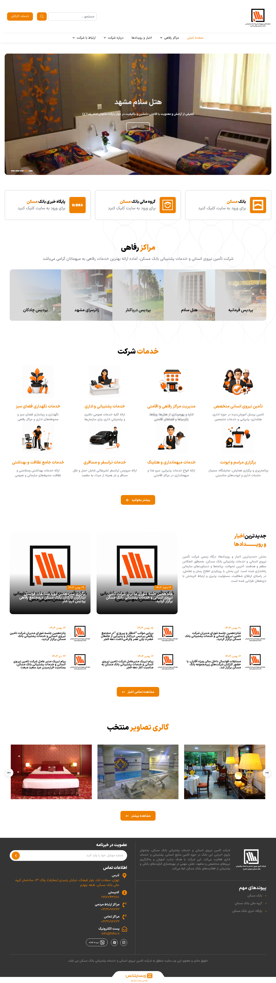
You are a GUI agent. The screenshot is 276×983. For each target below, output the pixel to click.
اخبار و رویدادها (142, 37)
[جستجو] (42, 16)
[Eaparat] (114, 942)
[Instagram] (123, 942)
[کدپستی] (124, 892)
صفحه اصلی (195, 37)
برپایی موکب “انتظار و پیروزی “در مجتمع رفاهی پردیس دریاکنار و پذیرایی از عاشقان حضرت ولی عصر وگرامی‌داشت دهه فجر (127, 636)
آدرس (115, 875)
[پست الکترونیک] (124, 929)
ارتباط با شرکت (86, 37)
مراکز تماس (111, 916)
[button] (31, 170)
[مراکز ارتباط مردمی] (124, 904)
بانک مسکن (255, 895)
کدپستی (113, 892)
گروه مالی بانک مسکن (248, 903)
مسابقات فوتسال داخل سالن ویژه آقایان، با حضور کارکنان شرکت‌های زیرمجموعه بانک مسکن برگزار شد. (214, 664)
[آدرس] (124, 875)
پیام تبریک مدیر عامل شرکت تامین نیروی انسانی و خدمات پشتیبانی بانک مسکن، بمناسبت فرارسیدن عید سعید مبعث (39, 664)
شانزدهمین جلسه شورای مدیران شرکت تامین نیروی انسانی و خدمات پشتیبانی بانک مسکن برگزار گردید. (213, 636)
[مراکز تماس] (124, 917)
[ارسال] (16, 856)
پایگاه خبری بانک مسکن (247, 911)
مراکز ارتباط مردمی (107, 904)
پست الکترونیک (108, 928)
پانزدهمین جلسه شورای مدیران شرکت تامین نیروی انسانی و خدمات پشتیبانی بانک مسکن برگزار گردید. (38, 636)
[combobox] (72, 16)
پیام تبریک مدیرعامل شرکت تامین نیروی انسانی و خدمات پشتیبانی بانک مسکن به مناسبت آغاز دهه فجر (127, 664)
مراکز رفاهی (171, 37)
